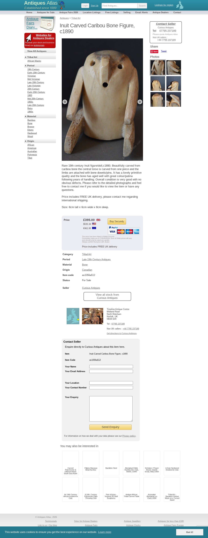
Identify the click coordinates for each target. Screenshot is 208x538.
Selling (126, 12)
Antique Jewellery (132, 521)
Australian (32, 151)
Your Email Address (75, 371)
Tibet (29, 158)
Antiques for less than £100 (171, 521)
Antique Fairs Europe (174, 525)
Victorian (31, 76)
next (140, 102)
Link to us (42, 525)
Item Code (70, 360)
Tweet (164, 51)
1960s (30, 111)
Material (31, 116)
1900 (29, 95)
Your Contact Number (76, 387)
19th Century (33, 69)
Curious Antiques (91, 287)
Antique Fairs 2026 (68, 12)
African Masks (34, 61)
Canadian (87, 269)
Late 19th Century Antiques (96, 259)
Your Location (72, 383)
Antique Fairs (91, 525)
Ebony (30, 130)
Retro (29, 108)
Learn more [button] (104, 532)
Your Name (70, 366)
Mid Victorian (33, 79)
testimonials (39, 45)
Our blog (53, 525)
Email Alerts (141, 12)
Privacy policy (129, 436)
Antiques (40, 3)
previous (64, 102)
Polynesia (32, 154)
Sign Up (94, 5)
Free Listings (111, 12)
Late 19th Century (35, 82)
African (30, 145)
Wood (30, 136)
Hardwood (32, 133)
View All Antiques (36, 51)
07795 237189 (118, 324)
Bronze (30, 126)
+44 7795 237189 (131, 328)
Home (29, 12)
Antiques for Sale (45, 12)
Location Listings (91, 12)
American (31, 148)
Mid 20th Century (35, 98)
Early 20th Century (36, 92)
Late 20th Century (35, 105)
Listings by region (164, 5)
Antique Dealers (161, 12)
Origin (30, 141)
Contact (177, 12)
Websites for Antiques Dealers (43, 37)
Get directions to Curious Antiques (122, 333)
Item (67, 354)
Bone (85, 264)
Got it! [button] (189, 532)
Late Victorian (33, 85)
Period (30, 65)
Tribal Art (86, 254)
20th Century (33, 89)
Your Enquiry (71, 397)
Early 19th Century (36, 72)
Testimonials (51, 521)
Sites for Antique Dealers (86, 521)
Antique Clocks (133, 525)
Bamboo (31, 120)
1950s (30, 102)
